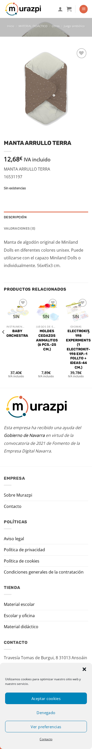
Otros (56, 26)
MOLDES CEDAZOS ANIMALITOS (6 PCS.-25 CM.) (47, 340)
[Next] (88, 342)
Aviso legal (14, 538)
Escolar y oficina (19, 615)
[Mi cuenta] (60, 9)
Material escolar (19, 604)
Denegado (46, 712)
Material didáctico (21, 626)
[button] (84, 669)
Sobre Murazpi (18, 495)
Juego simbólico (74, 26)
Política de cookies (21, 561)
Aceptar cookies (46, 698)
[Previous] (3, 342)
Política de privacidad (24, 550)
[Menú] (83, 9)
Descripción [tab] (15, 217)
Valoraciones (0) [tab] (19, 228)
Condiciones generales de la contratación (44, 572)
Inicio (10, 26)
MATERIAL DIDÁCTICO (33, 26)
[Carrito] (69, 9)
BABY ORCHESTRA (17, 333)
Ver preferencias (46, 726)
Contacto (46, 739)
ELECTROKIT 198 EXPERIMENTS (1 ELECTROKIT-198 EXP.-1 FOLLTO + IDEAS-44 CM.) (78, 349)
